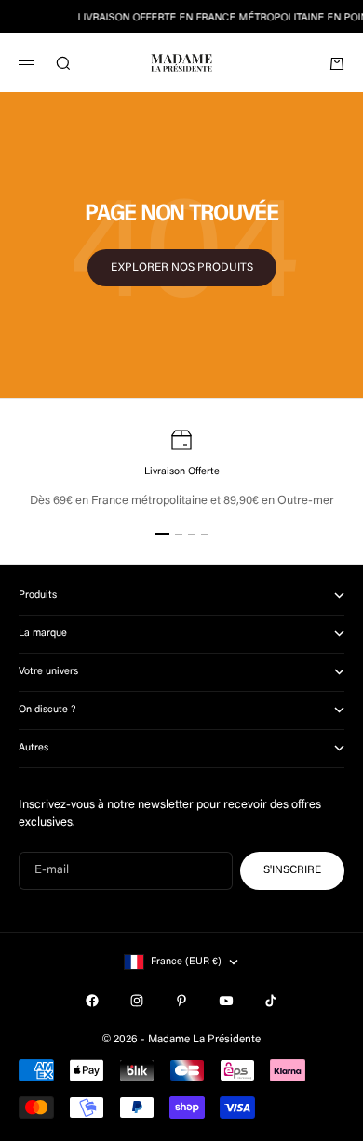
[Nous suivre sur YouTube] (226, 1000)
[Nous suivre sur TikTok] (270, 1000)
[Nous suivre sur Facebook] (92, 1000)
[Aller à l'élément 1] (162, 534)
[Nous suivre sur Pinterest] (181, 1000)
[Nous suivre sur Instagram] (136, 1000)
